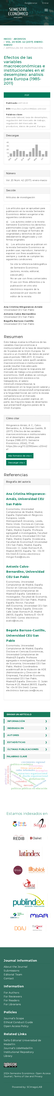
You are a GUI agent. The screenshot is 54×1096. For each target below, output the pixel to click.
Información (16, 721)
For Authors (11, 992)
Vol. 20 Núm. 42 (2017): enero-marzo (26, 180)
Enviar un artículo (19, 714)
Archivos (20, 39)
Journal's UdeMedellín (18, 1048)
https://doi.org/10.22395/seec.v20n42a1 (28, 109)
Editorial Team (13, 974)
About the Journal (16, 966)
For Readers (11, 1000)
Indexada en (15, 728)
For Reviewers (13, 996)
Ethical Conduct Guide (18, 1022)
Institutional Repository (19, 1052)
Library (8, 1056)
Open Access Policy (16, 1026)
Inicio (7, 39)
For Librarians (12, 1004)
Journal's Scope (14, 1018)
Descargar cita (16, 462)
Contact (9, 978)
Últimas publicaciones (23, 749)
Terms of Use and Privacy (28, 1076)
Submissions (11, 970)
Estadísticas (16, 742)
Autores (13, 735)
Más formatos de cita (19, 455)
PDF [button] (27, 95)
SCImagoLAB (34, 1087)
